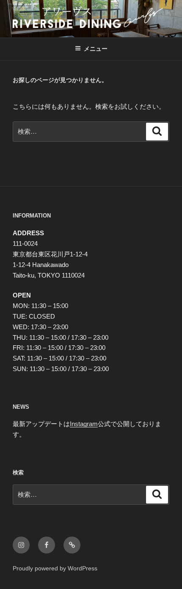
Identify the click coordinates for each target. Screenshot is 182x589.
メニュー (96, 48)
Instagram (84, 423)
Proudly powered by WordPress (55, 568)
